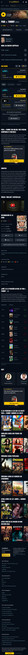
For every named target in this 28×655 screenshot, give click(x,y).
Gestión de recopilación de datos (19, 554)
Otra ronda (4, 626)
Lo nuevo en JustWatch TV (7, 615)
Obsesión (4, 565)
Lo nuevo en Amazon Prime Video (9, 609)
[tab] (14, 50)
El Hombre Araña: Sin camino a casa (10, 563)
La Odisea (4, 569)
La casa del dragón (6, 578)
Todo (3, 84)
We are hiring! (6, 555)
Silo (2, 580)
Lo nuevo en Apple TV (6, 611)
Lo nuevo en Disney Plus (7, 613)
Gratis (18, 84)
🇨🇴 (23, 66)
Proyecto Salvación (6, 567)
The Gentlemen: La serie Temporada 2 (10, 636)
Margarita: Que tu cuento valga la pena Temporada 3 (13, 640)
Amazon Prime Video (6, 594)
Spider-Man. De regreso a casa (8, 571)
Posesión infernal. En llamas (8, 624)
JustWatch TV (5, 600)
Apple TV (4, 596)
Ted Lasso (4, 582)
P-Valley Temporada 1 (6, 644)
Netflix (3, 592)
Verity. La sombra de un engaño (9, 630)
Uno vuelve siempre (6, 622)
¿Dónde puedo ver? (7, 29)
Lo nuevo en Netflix (6, 607)
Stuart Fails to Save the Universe (9, 586)
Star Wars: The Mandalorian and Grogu (10, 628)
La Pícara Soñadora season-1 (8, 638)
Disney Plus (4, 598)
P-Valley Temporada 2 (6, 642)
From (3, 584)
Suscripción (11, 84)
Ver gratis (18, 29)
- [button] (5, 50)
